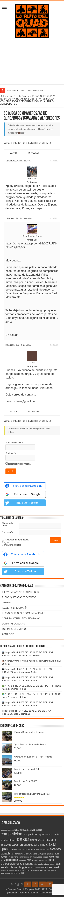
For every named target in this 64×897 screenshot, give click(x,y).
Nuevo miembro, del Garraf (35, 661)
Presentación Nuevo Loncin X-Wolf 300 (25, 90)
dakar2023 (6, 845)
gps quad (55, 854)
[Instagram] (49, 884)
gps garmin (16, 854)
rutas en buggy (34, 868)
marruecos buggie (40, 857)
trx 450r (43, 870)
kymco (4, 856)
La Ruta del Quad (13, 889)
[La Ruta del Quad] (32, 20)
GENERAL (7, 602)
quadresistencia (12, 863)
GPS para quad (44, 854)
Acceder (11, 471)
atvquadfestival (27, 830)
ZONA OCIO (8, 634)
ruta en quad (49, 864)
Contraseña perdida (11, 545)
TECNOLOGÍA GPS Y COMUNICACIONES (23, 613)
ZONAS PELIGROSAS (13, 623)
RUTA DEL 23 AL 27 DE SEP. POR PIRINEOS (38, 686)
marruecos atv (26, 857)
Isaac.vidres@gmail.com (21, 401)
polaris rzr (43, 860)
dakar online (37, 844)
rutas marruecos (8, 870)
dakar (23, 839)
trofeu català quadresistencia (27, 870)
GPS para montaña (29, 854)
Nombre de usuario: (14, 442)
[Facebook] (15, 884)
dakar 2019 (50, 840)
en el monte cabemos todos (26, 849)
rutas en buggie (18, 867)
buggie (38, 830)
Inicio (5, 96)
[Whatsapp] (27, 884)
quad (51, 859)
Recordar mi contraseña (19, 464)
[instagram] (21, 884)
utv (48, 870)
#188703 (54, 218)
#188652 (54, 161)
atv (17, 829)
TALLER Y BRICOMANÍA (14, 608)
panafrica (12, 859)
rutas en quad (50, 867)
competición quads (35, 834)
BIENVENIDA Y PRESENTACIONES (20, 592)
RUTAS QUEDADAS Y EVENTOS (19, 597)
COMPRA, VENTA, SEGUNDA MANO (21, 618)
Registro (6, 542)
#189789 (54, 345)
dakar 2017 (37, 840)
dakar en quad (21, 844)
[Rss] (12, 884)
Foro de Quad (20, 96)
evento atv (44, 850)
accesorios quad (8, 830)
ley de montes (14, 857)
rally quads (38, 864)
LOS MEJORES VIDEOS (14, 629)
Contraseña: (11, 453)
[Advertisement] (32, 63)
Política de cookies (28, 892)
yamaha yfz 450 (17, 873)
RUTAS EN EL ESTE (26, 98)
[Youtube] (18, 884)
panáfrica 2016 (25, 860)
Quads (29, 863)
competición (11, 834)
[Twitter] (42, 884)
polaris (35, 860)
